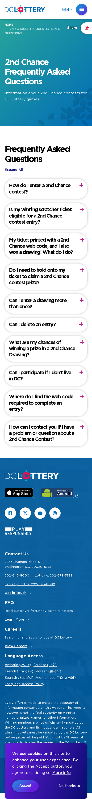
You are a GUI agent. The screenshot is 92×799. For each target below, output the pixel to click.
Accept (25, 785)
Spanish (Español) (19, 678)
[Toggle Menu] (81, 9)
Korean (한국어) (48, 671)
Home (9, 24)
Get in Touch (15, 593)
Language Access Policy (24, 684)
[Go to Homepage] (25, 9)
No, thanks (67, 786)
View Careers (16, 646)
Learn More (14, 619)
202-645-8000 (17, 575)
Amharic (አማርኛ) (18, 665)
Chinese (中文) (45, 665)
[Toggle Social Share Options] (86, 28)
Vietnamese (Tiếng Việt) (56, 678)
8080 (50, 584)
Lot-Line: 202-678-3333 (53, 575)
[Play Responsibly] (18, 532)
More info (61, 773)
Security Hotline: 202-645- (25, 584)
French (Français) (19, 671)
